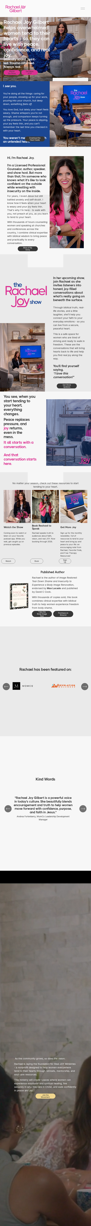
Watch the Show (12, 72)
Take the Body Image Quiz (42, 614)
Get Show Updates (67, 386)
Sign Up (65, 561)
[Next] (84, 686)
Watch (8, 561)
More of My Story (27, 249)
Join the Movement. (45, 1096)
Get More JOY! (29, 72)
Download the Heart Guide (35, 139)
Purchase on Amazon (63, 614)
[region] (45, 686)
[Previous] (6, 686)
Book (36, 561)
